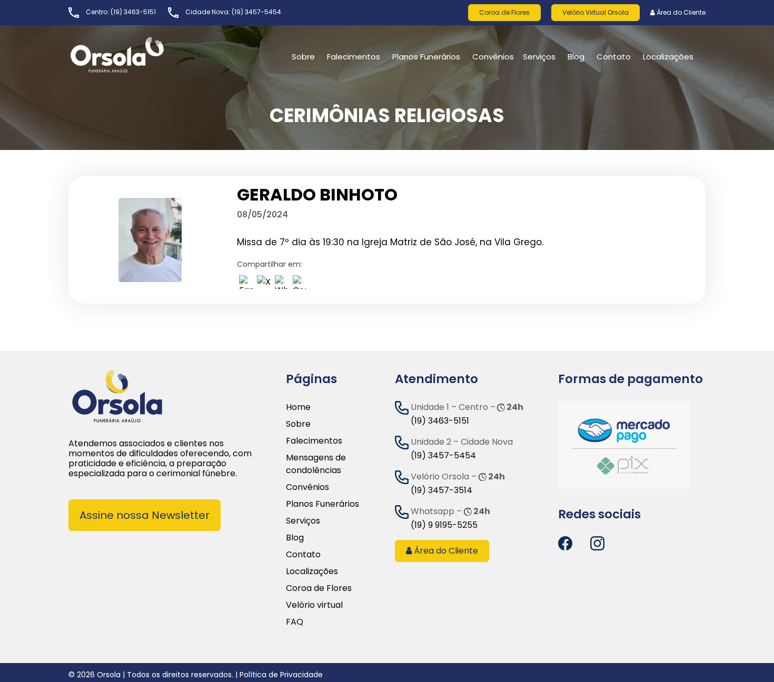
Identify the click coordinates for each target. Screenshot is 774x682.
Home (298, 407)
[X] (264, 284)
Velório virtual (314, 605)
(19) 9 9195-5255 (444, 525)
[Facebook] (246, 284)
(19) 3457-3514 (441, 490)
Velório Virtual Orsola (595, 12)
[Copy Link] (300, 284)
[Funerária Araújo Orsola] (142, 54)
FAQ (294, 622)
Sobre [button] (303, 56)
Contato (303, 554)
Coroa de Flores (504, 12)
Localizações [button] (668, 56)
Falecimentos (314, 441)
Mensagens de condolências (316, 464)
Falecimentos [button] (353, 56)
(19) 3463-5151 (133, 11)
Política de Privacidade (281, 674)
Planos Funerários (426, 56)
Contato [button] (614, 56)
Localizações (312, 571)
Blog (576, 56)
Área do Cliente (680, 12)
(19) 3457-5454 (256, 11)
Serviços (539, 56)
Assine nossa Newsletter (145, 515)
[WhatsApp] (282, 284)
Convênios (493, 56)
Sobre (298, 424)
